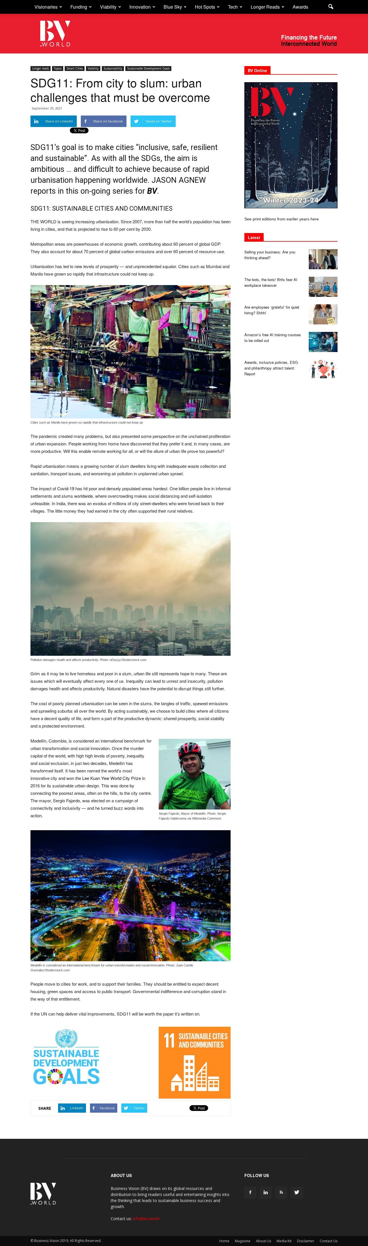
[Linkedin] (265, 1192)
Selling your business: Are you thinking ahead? (269, 254)
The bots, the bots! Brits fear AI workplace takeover (270, 282)
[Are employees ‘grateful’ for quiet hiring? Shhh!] (323, 314)
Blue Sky (173, 6)
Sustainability (112, 68)
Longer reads (40, 68)
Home (224, 1241)
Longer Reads (265, 6)
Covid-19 (65, 488)
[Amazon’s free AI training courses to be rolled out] (323, 342)
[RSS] (281, 1192)
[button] (331, 7)
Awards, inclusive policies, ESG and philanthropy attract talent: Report (271, 367)
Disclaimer (305, 1241)
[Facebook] (250, 1192)
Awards (300, 6)
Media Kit (284, 1241)
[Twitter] (296, 1192)
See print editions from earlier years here (281, 219)
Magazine (242, 1241)
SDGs (150, 158)
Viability (108, 6)
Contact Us (329, 1241)
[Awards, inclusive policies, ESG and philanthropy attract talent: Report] (323, 369)
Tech (233, 6)
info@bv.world (146, 1218)
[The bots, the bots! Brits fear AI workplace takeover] (323, 287)
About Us (263, 1241)
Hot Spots (205, 6)
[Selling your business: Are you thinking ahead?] (323, 259)
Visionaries (45, 6)
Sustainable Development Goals (148, 68)
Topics (58, 68)
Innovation (140, 6)
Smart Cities (74, 68)
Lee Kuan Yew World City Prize (111, 778)
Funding (78, 6)
